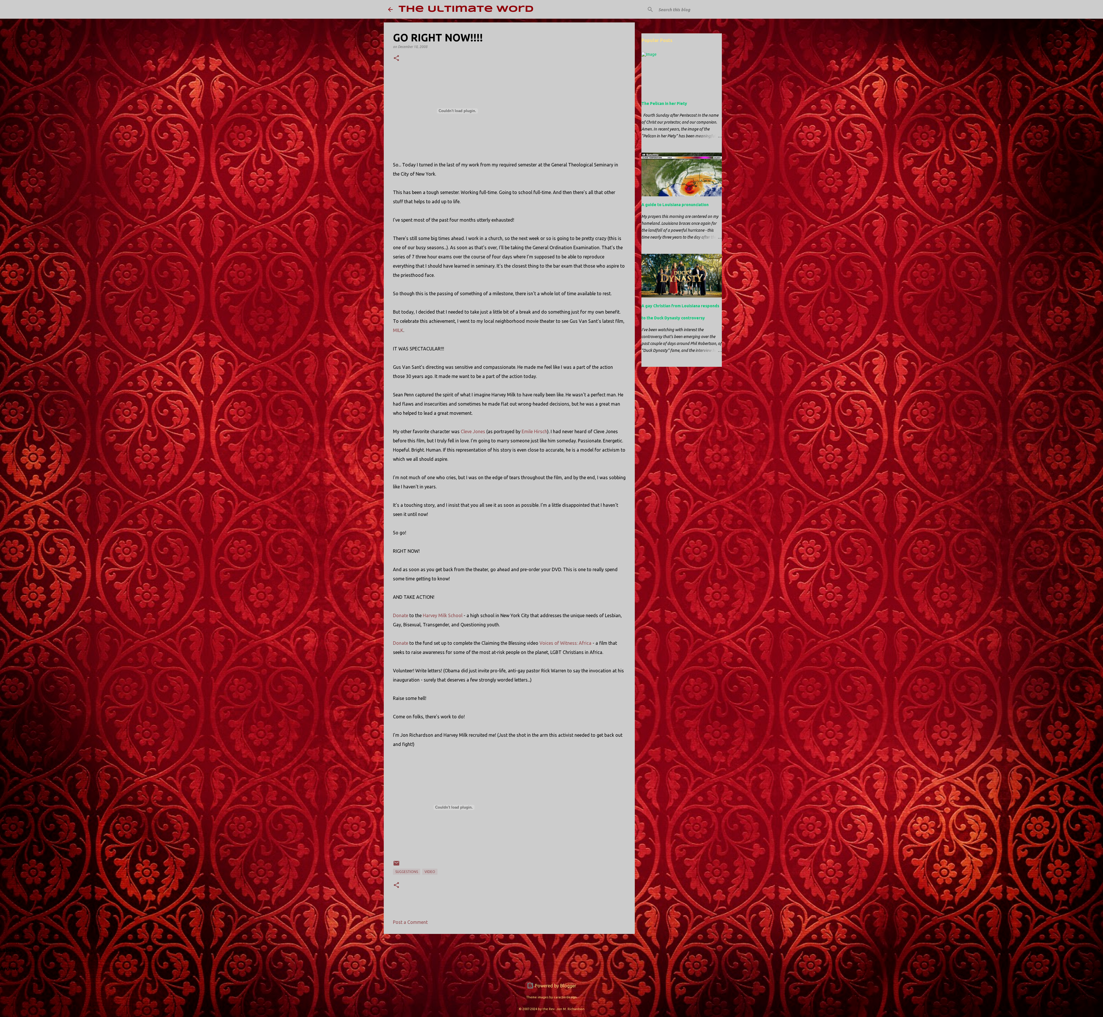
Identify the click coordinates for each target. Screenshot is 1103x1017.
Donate (400, 615)
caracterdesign (565, 997)
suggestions (406, 872)
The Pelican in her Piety (664, 103)
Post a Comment (410, 922)
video (430, 872)
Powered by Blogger (555, 985)
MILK (398, 330)
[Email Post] (396, 865)
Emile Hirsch (534, 431)
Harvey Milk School (442, 615)
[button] (396, 58)
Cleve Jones (473, 431)
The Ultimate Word (466, 9)
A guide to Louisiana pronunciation (675, 204)
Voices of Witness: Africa (565, 643)
